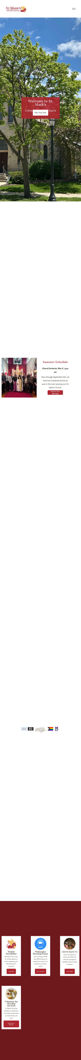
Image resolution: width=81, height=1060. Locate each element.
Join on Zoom (40, 971)
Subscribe (11, 971)
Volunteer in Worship (11, 1024)
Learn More (69, 971)
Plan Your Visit (40, 113)
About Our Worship (55, 392)
